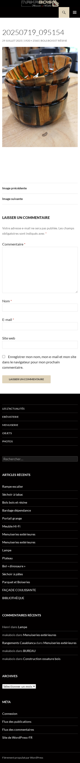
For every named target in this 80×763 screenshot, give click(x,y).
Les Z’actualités (13, 408)
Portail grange (12, 518)
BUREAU (29, 651)
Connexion (9, 713)
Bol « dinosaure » (13, 566)
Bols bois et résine (54, 40)
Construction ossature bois (41, 659)
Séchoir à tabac (12, 494)
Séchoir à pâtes (12, 574)
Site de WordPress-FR (17, 737)
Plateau (7, 558)
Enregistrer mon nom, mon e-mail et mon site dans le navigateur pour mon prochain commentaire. (39, 362)
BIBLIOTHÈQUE (13, 598)
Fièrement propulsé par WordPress (22, 757)
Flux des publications (16, 721)
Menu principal (74, 12)
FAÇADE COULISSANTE (19, 590)
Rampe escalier (12, 486)
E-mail (8, 319)
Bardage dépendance (16, 510)
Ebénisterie (10, 416)
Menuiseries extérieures (18, 534)
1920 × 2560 (31, 40)
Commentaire (13, 244)
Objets (7, 433)
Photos (7, 441)
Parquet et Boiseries (16, 582)
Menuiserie (10, 425)
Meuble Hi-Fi (11, 526)
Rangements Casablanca (19, 643)
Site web (8, 338)
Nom (7, 301)
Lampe (6, 550)
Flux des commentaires (18, 729)
